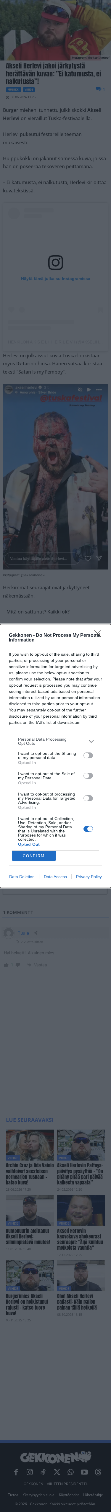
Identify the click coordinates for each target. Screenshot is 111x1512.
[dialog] (55, 756)
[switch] (88, 755)
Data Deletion (22, 876)
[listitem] (55, 741)
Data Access (55, 876)
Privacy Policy (89, 876)
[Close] (99, 635)
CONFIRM (34, 856)
